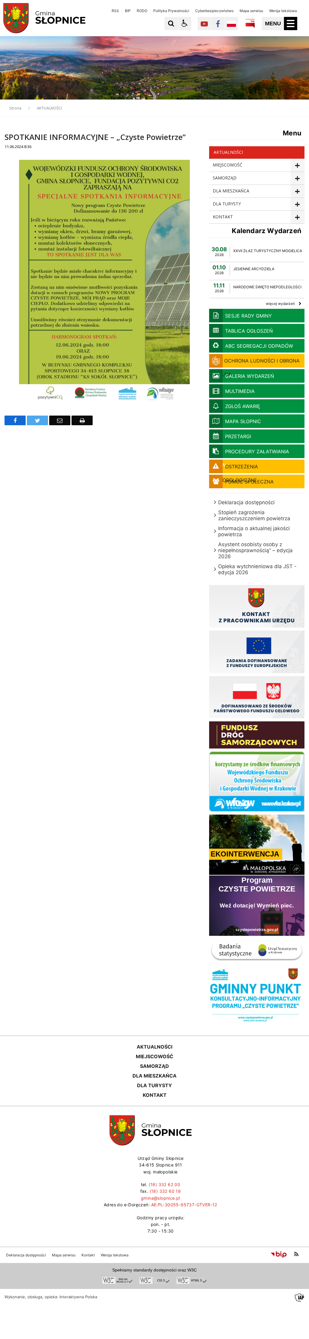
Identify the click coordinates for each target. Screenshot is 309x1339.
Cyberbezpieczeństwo (214, 11)
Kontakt (88, 1255)
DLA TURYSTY (227, 204)
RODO (142, 11)
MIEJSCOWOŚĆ (227, 165)
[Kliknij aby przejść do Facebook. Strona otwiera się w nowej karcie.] (218, 23)
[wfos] (256, 810)
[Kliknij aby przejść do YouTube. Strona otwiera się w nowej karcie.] (204, 23)
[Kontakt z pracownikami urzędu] (256, 626)
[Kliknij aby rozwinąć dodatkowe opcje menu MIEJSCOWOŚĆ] (297, 165)
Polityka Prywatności (171, 11)
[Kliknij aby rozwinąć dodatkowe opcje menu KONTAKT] (297, 217)
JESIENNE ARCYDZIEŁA (253, 269)
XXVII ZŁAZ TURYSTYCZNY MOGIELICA (267, 250)
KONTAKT (223, 217)
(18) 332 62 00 (164, 1184)
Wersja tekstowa (283, 11)
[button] (184, 23)
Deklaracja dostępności (26, 1255)
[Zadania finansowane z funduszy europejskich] (256, 671)
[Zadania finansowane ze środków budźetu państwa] (256, 716)
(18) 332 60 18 (165, 1191)
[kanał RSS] (296, 1254)
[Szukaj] (171, 23)
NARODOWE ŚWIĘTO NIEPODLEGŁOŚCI (267, 287)
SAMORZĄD (225, 178)
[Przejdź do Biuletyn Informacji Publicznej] (279, 1254)
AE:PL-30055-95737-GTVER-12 (184, 1204)
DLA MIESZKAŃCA (231, 191)
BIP (128, 11)
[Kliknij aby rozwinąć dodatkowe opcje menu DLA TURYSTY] (297, 204)
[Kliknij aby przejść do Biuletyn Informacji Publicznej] (250, 23)
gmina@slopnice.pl (160, 1198)
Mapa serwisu (251, 11)
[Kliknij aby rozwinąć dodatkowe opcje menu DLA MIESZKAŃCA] (297, 191)
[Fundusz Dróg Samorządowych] (256, 747)
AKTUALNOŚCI (228, 152)
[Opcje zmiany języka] (231, 23)
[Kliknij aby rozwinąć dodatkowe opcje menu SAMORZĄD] (297, 178)
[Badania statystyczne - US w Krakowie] (256, 961)
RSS (115, 11)
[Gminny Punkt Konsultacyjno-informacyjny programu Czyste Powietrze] (256, 1022)
